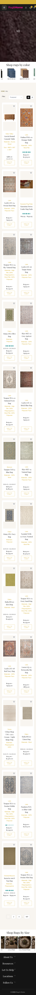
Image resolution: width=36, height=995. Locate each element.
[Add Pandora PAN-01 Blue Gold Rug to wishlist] (31, 773)
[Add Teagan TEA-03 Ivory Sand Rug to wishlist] (31, 568)
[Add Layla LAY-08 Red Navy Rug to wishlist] (14, 637)
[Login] (26, 7)
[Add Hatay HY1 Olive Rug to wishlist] (14, 303)
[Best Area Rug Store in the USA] (15, 7)
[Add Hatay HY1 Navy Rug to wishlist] (14, 504)
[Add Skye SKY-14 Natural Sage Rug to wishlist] (31, 439)
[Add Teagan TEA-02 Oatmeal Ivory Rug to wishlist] (14, 368)
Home (3, 91)
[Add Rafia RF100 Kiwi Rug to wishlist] (14, 568)
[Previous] (2, 75)
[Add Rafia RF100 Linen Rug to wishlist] (31, 701)
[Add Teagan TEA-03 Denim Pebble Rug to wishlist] (14, 773)
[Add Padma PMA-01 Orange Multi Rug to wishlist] (31, 106)
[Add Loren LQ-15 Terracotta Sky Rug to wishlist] (31, 637)
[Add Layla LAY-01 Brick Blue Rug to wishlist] (31, 368)
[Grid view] (28, 97)
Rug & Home (20, 992)
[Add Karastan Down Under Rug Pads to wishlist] (31, 173)
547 (27, 917)
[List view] (32, 97)
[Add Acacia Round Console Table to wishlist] (14, 106)
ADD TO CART (9, 162)
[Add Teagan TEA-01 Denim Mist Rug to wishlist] (31, 844)
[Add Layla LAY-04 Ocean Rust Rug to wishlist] (14, 173)
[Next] (34, 75)
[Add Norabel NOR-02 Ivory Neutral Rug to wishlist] (31, 504)
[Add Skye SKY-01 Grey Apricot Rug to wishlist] (31, 303)
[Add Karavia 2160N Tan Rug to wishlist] (14, 844)
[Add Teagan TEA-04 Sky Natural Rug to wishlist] (14, 234)
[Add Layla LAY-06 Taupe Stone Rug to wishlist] (31, 234)
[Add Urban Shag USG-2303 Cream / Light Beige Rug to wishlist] (14, 701)
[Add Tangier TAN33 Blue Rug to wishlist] (14, 439)
